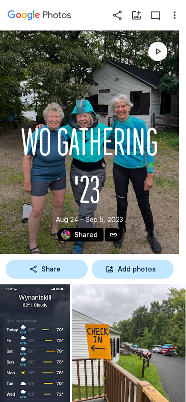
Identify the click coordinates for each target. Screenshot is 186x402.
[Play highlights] (157, 51)
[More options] (174, 15)
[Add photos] (136, 15)
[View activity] (155, 15)
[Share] (117, 15)
